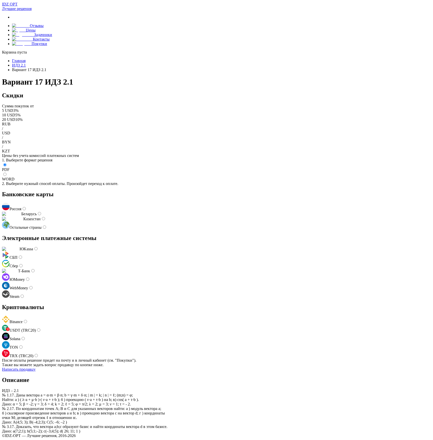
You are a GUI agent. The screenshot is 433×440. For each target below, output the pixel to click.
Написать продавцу (19, 369)
